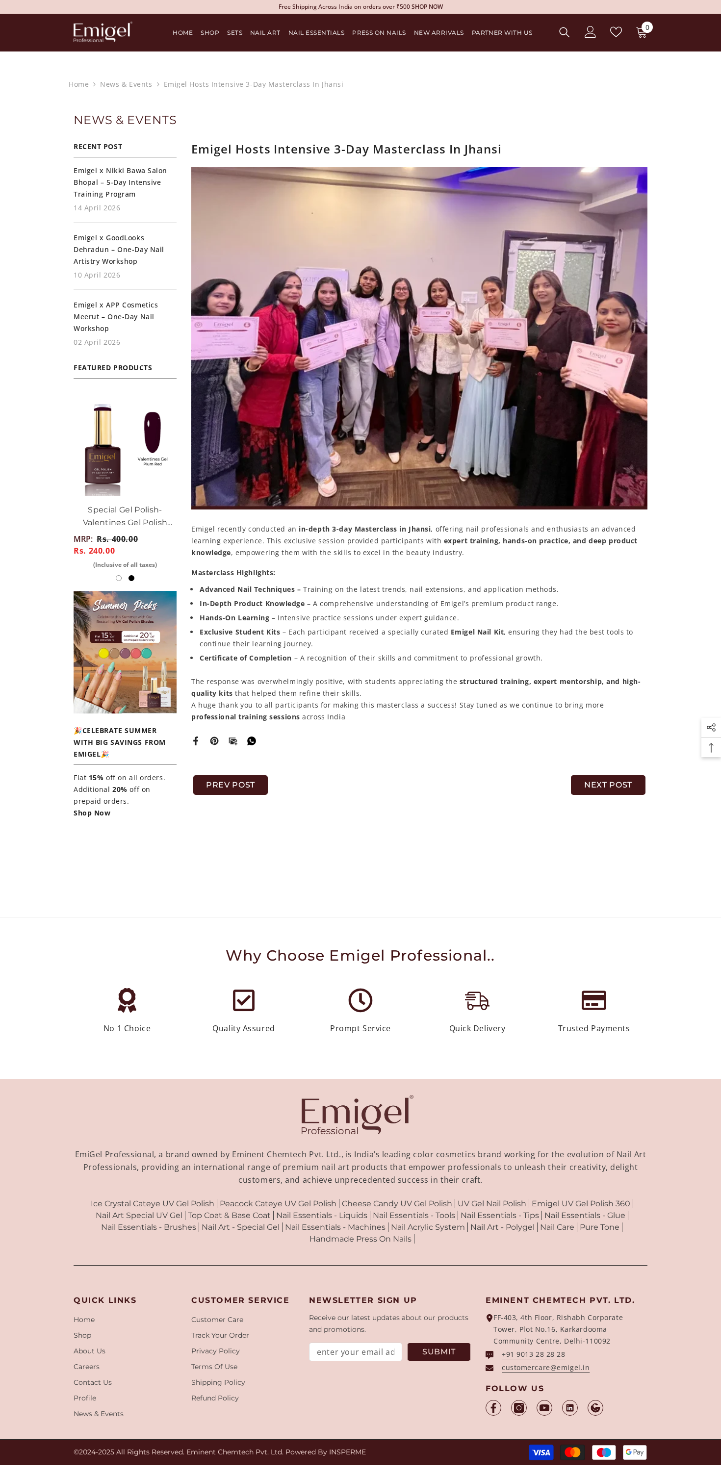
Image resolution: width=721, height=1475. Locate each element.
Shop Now (92, 812)
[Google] (595, 1408)
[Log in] (590, 32)
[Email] (233, 740)
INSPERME (347, 1452)
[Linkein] (570, 1408)
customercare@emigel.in (546, 1367)
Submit (439, 1351)
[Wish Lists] (616, 32)
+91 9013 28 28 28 (534, 1354)
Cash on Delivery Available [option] (361, 6)
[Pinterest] (214, 740)
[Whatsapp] (251, 740)
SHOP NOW (398, 6)
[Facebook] (195, 740)
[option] (136, 485)
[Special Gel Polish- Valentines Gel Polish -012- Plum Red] (136, 444)
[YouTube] (544, 1408)
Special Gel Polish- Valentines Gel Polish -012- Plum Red (136, 517)
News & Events (126, 84)
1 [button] (119, 578)
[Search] (564, 32)
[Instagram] (519, 1408)
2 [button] (131, 578)
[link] (127, 1015)
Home (79, 84)
